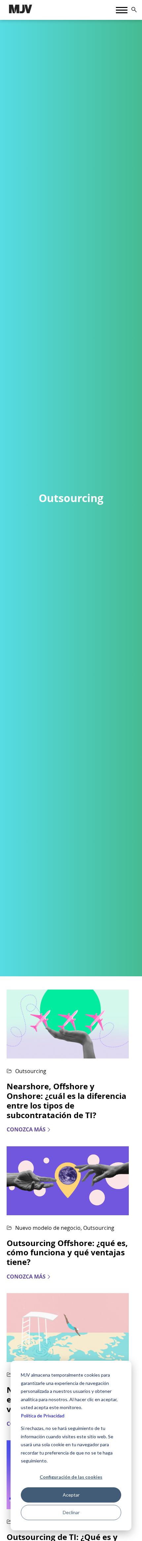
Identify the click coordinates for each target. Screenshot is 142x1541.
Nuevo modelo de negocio (48, 1227)
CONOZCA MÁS (26, 1129)
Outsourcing (30, 1071)
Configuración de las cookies (71, 1477)
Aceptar (71, 1495)
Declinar (71, 1512)
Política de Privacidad (42, 1415)
